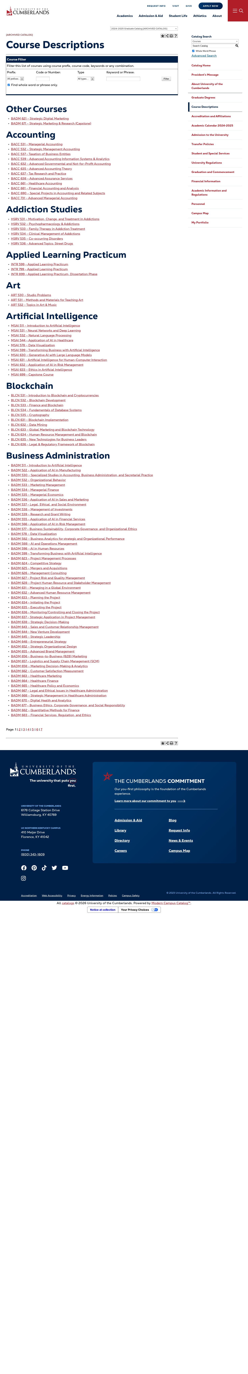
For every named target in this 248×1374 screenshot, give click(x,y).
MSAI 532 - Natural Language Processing (41, 335)
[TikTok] (44, 868)
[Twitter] (54, 868)
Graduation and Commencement (212, 172)
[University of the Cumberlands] (28, 10)
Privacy (71, 895)
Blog (172, 820)
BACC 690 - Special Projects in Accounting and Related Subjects (58, 193)
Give (189, 6)
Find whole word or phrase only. (34, 85)
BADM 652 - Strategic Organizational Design (44, 646)
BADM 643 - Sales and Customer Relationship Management (55, 627)
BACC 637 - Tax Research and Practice (38, 173)
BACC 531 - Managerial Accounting (36, 144)
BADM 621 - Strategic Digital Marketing (40, 118)
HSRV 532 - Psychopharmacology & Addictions (45, 224)
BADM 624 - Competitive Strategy (36, 563)
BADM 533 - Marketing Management (38, 485)
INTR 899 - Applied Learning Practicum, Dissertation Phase (54, 274)
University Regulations (206, 163)
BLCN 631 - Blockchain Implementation (39, 420)
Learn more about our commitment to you (145, 801)
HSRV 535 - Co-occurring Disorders (37, 239)
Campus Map (200, 213)
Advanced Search (204, 56)
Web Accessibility (52, 895)
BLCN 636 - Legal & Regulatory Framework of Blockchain (53, 444)
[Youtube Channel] (65, 868)
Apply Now (210, 6)
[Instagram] (23, 879)
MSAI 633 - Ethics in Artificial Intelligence (41, 370)
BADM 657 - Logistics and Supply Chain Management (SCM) (55, 661)
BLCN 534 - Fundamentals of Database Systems (46, 410)
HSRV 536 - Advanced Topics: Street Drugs (42, 243)
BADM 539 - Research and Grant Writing (40, 514)
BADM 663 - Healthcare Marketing (36, 676)
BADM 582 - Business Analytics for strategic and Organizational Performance (68, 539)
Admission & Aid (151, 16)
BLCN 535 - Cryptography (30, 415)
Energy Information (92, 895)
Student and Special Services (210, 153)
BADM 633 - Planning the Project (35, 597)
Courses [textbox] (196, 41)
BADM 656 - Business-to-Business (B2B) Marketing (49, 656)
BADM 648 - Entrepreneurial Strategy (38, 642)
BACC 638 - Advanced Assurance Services (42, 178)
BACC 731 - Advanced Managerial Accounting (44, 198)
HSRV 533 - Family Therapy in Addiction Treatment (48, 229)
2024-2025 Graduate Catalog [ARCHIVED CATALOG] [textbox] (139, 28)
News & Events (181, 840)
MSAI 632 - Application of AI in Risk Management (47, 365)
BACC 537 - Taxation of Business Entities (41, 154)
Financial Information (205, 181)
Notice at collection (102, 909)
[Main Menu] (238, 10)
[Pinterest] (34, 868)
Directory (122, 840)
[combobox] (144, 29)
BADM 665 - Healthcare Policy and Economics (45, 686)
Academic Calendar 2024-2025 (212, 125)
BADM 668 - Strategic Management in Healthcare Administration (58, 695)
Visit (175, 6)
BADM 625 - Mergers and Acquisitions (39, 568)
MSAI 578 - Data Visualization (33, 345)
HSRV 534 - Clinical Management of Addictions (45, 234)
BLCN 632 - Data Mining (29, 425)
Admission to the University (209, 135)
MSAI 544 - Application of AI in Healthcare (42, 340)
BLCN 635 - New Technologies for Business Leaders (49, 439)
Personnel (198, 204)
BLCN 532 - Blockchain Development (38, 400)
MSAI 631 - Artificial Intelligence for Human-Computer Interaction (59, 360)
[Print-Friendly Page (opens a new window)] (171, 36)
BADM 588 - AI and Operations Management (44, 544)
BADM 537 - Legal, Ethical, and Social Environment (48, 504)
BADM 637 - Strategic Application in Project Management (53, 617)
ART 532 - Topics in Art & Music (34, 305)
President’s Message (204, 75)
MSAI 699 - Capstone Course (32, 374)
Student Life (178, 16)
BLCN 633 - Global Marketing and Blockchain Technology (52, 430)
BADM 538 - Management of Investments (41, 509)
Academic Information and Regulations (209, 192)
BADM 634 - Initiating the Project (35, 602)
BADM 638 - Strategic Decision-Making (40, 622)
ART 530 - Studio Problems (31, 295)
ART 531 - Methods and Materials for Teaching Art (47, 300)
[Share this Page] (167, 36)
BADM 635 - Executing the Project (36, 607)
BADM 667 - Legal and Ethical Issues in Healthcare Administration (59, 690)
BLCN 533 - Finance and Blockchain (37, 405)
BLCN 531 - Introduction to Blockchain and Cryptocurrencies (55, 395)
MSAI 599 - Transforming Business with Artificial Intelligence (55, 350)
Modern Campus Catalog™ (170, 903)
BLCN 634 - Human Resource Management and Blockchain (54, 434)
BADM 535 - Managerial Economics (37, 495)
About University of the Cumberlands (207, 86)
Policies (112, 895)
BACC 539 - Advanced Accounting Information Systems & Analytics (60, 159)
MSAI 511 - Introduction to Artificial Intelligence (45, 325)
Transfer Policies (202, 144)
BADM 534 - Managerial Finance (35, 490)
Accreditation (29, 895)
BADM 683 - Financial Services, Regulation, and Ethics (51, 715)
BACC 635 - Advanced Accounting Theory (41, 169)
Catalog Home (201, 65)
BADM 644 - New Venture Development (40, 632)
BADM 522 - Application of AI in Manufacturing (46, 470)
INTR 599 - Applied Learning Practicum (39, 264)
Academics (125, 16)
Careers (121, 850)
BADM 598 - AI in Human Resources (37, 548)
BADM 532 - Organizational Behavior (38, 480)
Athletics (199, 16)
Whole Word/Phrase (206, 51)
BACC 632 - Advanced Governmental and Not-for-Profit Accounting (61, 164)
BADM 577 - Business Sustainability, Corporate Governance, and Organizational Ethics (74, 529)
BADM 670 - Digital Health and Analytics (41, 700)
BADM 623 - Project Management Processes (43, 558)
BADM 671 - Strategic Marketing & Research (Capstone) (51, 123)
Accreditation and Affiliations (211, 116)
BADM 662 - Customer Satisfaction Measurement (47, 671)
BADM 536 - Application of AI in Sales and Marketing (50, 499)
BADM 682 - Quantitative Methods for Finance (45, 710)
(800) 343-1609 (33, 854)
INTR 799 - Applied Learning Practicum (39, 269)
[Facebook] (23, 868)
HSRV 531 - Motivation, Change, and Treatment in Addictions (55, 219)
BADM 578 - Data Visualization (34, 534)
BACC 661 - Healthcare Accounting (36, 183)
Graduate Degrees (203, 97)
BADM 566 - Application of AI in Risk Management (48, 524)
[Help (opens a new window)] (176, 36)
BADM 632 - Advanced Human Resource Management (50, 593)
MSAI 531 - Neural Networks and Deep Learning (46, 330)
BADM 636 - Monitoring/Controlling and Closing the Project (55, 612)
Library (120, 830)
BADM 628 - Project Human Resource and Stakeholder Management (61, 583)
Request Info (156, 6)
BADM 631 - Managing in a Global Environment (46, 588)
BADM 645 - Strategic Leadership (35, 637)
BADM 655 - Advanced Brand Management (42, 651)
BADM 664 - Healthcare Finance (34, 681)
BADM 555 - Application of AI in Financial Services (48, 519)
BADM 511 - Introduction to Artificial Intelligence (46, 465)
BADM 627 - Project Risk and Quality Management (48, 578)
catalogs (68, 903)
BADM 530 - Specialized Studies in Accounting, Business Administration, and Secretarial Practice (82, 475)
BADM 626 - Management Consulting (38, 573)
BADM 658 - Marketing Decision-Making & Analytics (49, 666)
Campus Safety (131, 895)
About (217, 16)
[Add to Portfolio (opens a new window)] (162, 36)
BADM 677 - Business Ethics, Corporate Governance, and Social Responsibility (68, 705)
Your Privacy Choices (135, 909)
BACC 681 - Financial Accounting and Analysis (45, 188)
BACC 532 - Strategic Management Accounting (45, 149)
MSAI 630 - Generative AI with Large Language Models (51, 355)
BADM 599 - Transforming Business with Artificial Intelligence (56, 553)
